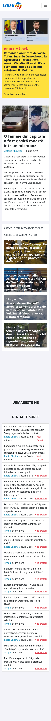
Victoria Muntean (13, 150)
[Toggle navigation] (45, 5)
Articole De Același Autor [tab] (20, 235)
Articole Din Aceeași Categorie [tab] (23, 228)
